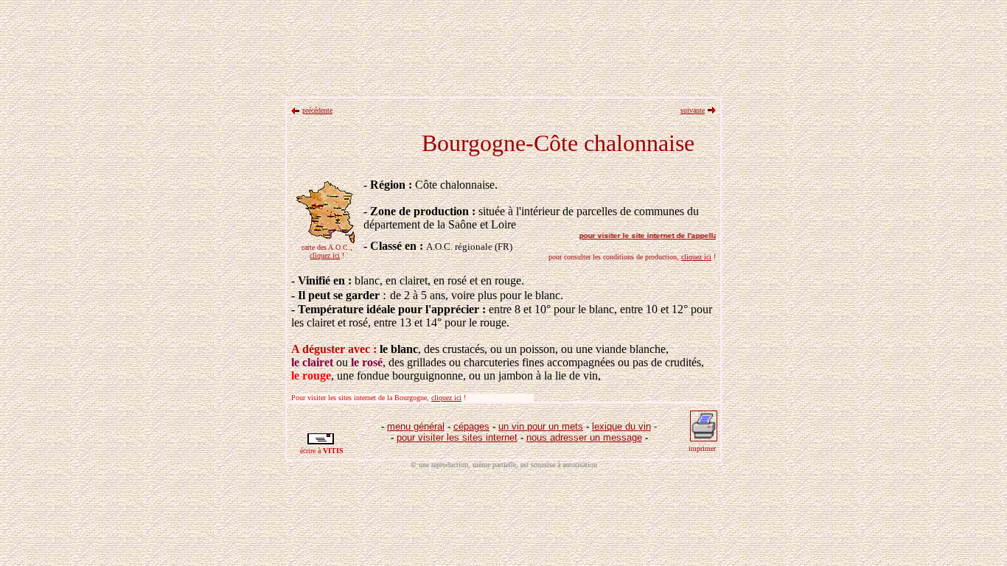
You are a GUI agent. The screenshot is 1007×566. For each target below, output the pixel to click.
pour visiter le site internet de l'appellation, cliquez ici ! (674, 235)
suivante (692, 110)
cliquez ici (325, 255)
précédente (317, 110)
